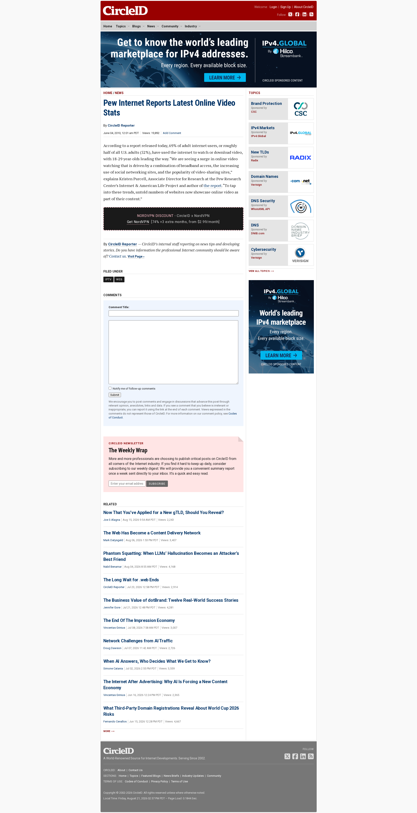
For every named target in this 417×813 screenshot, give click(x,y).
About (121, 770)
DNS (255, 225)
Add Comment (172, 133)
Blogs (136, 26)
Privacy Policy (159, 781)
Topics (121, 26)
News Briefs (171, 775)
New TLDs (260, 152)
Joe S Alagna (111, 519)
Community (170, 26)
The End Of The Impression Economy (139, 620)
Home (107, 26)
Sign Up (285, 7)
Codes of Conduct (136, 781)
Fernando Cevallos (115, 721)
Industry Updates (193, 775)
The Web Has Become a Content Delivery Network (152, 532)
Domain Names (264, 176)
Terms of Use (179, 781)
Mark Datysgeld (113, 540)
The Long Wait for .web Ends (131, 579)
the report (213, 185)
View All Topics (259, 271)
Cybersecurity (263, 249)
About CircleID (303, 7)
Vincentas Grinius (114, 627)
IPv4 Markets (263, 128)
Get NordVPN (138, 222)
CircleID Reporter (122, 244)
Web (119, 279)
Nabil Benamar (112, 566)
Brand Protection (266, 103)
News (151, 26)
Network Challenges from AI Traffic (138, 640)
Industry (191, 26)
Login (273, 7)
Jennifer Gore (111, 607)
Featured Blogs (151, 775)
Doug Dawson (112, 648)
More (106, 731)
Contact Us (135, 770)
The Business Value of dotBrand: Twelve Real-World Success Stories (170, 600)
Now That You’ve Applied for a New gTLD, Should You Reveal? (163, 512)
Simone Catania (113, 668)
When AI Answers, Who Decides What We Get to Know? (157, 661)
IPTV (108, 279)
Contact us (117, 256)
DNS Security (263, 200)
